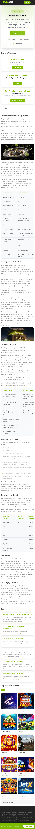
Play (9, 699)
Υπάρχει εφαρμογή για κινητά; (11, 649)
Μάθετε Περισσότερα (17, 100)
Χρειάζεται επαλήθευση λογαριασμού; (13, 673)
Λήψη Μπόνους (17, 67)
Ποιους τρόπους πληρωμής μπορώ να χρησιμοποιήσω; (13, 627)
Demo (9, 702)
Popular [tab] (8, 690)
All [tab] (3, 690)
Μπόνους (27, 2)
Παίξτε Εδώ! (28, 826)
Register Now (17, 33)
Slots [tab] (14, 690)
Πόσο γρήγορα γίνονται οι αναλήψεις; (13, 661)
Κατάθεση (17, 83)
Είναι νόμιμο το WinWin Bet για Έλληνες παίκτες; (16, 614)
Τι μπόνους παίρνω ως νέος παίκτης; (13, 638)
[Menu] (32, 2)
